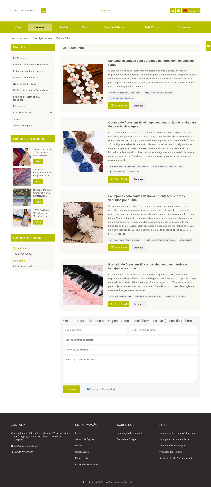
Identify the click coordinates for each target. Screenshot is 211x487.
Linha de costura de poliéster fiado (31, 64)
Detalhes (138, 105)
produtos (39, 27)
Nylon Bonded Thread (24, 84)
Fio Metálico (19, 58)
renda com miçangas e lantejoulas (125, 93)
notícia (64, 27)
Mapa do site (82, 458)
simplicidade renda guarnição (158, 93)
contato (18, 424)
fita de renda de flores (176, 296)
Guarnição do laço (42, 38)
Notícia (78, 445)
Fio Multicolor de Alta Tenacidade (30, 90)
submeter (71, 389)
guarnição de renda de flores (148, 296)
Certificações (82, 452)
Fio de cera (19, 106)
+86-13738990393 (22, 254)
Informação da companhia (130, 433)
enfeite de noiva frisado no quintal (125, 240)
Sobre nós (184, 27)
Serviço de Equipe (84, 439)
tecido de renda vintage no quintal (167, 166)
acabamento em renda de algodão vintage (129, 166)
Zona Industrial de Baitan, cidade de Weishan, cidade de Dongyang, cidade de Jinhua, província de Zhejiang (42, 436)
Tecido (16, 119)
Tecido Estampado (22, 125)
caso (85, 27)
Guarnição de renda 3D (120, 296)
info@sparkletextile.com (25, 266)
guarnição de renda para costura (124, 172)
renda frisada (186, 240)
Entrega (79, 433)
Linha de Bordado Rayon (26, 77)
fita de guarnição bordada (121, 98)
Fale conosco (153, 27)
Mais (38, 161)
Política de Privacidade (87, 464)
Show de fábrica (114, 27)
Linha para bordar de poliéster (29, 71)
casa (18, 27)
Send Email (119, 105)
